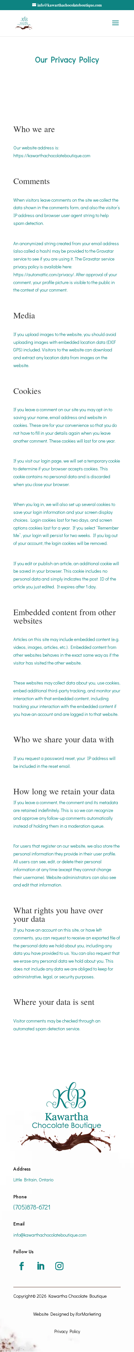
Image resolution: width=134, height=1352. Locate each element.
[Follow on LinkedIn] (40, 1266)
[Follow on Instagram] (59, 1266)
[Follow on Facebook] (21, 1266)
